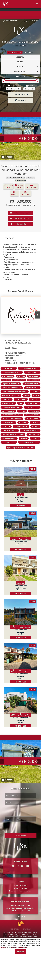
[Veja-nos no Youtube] (27, 866)
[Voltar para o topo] (5, 935)
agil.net (28, 929)
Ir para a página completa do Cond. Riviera (20, 448)
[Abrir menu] (37, 4)
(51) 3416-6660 (11, 21)
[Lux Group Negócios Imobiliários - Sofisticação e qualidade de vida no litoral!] (20, 31)
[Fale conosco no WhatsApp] (18, 866)
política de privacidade (9, 947)
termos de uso (22, 947)
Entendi (20, 952)
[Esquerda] (2, 138)
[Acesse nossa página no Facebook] (13, 866)
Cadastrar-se (20, 836)
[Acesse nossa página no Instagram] (22, 866)
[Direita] (39, 138)
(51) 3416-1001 (32, 21)
